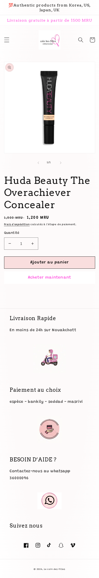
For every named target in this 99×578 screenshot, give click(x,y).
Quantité (11, 233)
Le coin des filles (54, 569)
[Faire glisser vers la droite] (60, 162)
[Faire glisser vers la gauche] (38, 162)
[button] (6, 40)
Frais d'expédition (17, 224)
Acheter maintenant (49, 278)
